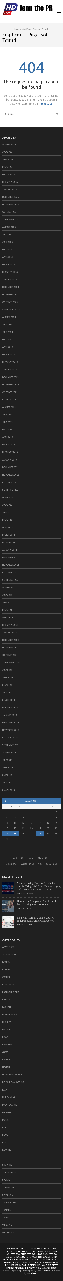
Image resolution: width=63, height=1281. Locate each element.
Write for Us (27, 863)
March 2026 (8, 174)
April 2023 (7, 437)
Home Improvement (13, 1075)
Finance (6, 1029)
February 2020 (10, 707)
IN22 (7, 1265)
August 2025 (9, 227)
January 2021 (9, 632)
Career (6, 977)
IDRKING (54, 1262)
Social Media (9, 1172)
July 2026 (7, 152)
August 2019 (9, 752)
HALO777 (11, 1268)
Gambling (7, 1044)
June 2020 (7, 677)
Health (6, 1067)
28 (40, 833)
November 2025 (10, 204)
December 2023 (10, 377)
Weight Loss (9, 1232)
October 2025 (10, 212)
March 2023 (8, 444)
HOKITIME (46, 1265)
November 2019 (10, 730)
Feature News (9, 1014)
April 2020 (7, 692)
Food (5, 1037)
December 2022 (10, 467)
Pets (4, 1127)
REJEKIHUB (34, 1265)
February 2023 (10, 452)
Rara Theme (43, 1270)
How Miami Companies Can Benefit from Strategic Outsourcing (36, 903)
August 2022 (9, 497)
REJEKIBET (9, 1259)
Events (6, 999)
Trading (6, 1210)
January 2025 (9, 279)
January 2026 (9, 189)
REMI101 (8, 1262)
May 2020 (7, 685)
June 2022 (7, 512)
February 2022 (10, 542)
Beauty (6, 962)
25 (15, 833)
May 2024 (7, 339)
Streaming (8, 1187)
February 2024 (10, 362)
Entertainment (10, 992)
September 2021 (11, 580)
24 (7, 833)
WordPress (33, 1273)
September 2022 (11, 490)
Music (5, 1120)
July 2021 (7, 595)
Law (4, 1090)
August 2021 (9, 587)
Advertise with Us (47, 863)
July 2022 (7, 505)
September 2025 (11, 219)
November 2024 (10, 294)
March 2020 (8, 700)
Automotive (9, 954)
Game (5, 1052)
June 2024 (7, 332)
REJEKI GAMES (20, 1262)
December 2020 (10, 640)
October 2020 (10, 655)
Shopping (7, 1165)
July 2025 (7, 234)
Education (8, 984)
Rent (4, 1142)
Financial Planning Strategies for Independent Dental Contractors (35, 919)
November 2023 (10, 384)
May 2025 (7, 249)
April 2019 (7, 782)
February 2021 (10, 625)
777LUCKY (34, 1262)
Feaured (6, 1022)
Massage (7, 1112)
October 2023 (10, 392)
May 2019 (7, 775)
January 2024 (9, 369)
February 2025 (10, 272)
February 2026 (10, 182)
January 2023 (9, 460)
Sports (6, 1180)
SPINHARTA (26, 1259)
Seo (4, 1157)
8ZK (42, 1262)
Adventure (8, 947)
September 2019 (11, 745)
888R (47, 1262)
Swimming (7, 1195)
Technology (9, 1202)
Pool (5, 1135)
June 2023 (7, 422)
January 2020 (9, 715)
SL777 (55, 1265)
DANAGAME (43, 1268)
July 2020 (7, 670)
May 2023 (7, 429)
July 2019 (7, 760)
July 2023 (7, 414)
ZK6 (18, 1259)
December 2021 (10, 557)
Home (31, 858)
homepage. (46, 103)
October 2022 (10, 482)
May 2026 (7, 167)
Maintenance (9, 1105)
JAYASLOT (38, 1259)
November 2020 (10, 647)
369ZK (54, 1268)
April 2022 (7, 527)
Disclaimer (11, 863)
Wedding (7, 1225)
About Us (43, 858)
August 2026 (9, 144)
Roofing (6, 1150)
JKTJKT (14, 1265)
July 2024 (7, 324)
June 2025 (7, 242)
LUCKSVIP (21, 1268)
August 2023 (9, 407)
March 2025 (8, 264)
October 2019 (10, 737)
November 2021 (10, 565)
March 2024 (8, 354)
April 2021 (7, 617)
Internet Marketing (13, 1082)
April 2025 (7, 257)
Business (7, 969)
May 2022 (7, 520)
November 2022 (10, 475)
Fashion (6, 1007)
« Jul (5, 801)
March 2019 (8, 790)
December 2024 (10, 287)
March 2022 (8, 535)
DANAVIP (32, 1268)
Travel (6, 1217)
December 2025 (10, 197)
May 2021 (7, 610)
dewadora (12, 1248)
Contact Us (18, 858)
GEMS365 (49, 1259)
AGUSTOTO (24, 1248)
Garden (6, 1059)
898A (57, 1259)
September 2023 (11, 399)
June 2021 (7, 602)
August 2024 (9, 317)
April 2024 (7, 347)
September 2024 (11, 309)
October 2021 (10, 572)
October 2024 (10, 302)
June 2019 (7, 767)
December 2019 (10, 722)
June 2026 (7, 159)
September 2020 (11, 662)
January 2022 (9, 550)
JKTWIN (23, 1265)
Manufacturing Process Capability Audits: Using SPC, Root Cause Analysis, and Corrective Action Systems (39, 886)
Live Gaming (8, 1097)
